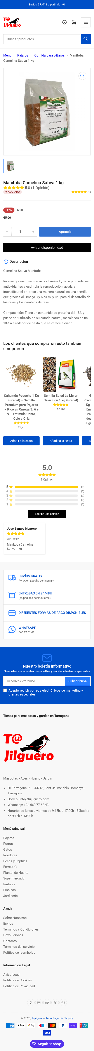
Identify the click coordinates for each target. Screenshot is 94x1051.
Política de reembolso (19, 953)
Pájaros (23, 55)
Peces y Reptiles (15, 861)
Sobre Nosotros (15, 918)
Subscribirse (77, 681)
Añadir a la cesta (21, 441)
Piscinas (9, 890)
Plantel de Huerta (15, 873)
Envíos (8, 924)
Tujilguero (37, 1018)
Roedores (10, 855)
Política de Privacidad (19, 986)
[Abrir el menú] (86, 22)
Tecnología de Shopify (59, 1018)
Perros (8, 844)
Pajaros (8, 838)
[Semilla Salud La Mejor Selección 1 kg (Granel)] (61, 374)
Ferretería (10, 867)
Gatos (7, 850)
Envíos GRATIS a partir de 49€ (47, 4)
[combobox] (47, 39)
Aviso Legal (11, 975)
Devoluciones (13, 935)
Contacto (10, 941)
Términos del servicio (19, 947)
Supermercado (13, 878)
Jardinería (10, 896)
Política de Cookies (17, 980)
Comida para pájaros (49, 55)
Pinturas (9, 884)
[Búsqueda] (86, 39)
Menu (7, 55)
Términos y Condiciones (21, 929)
